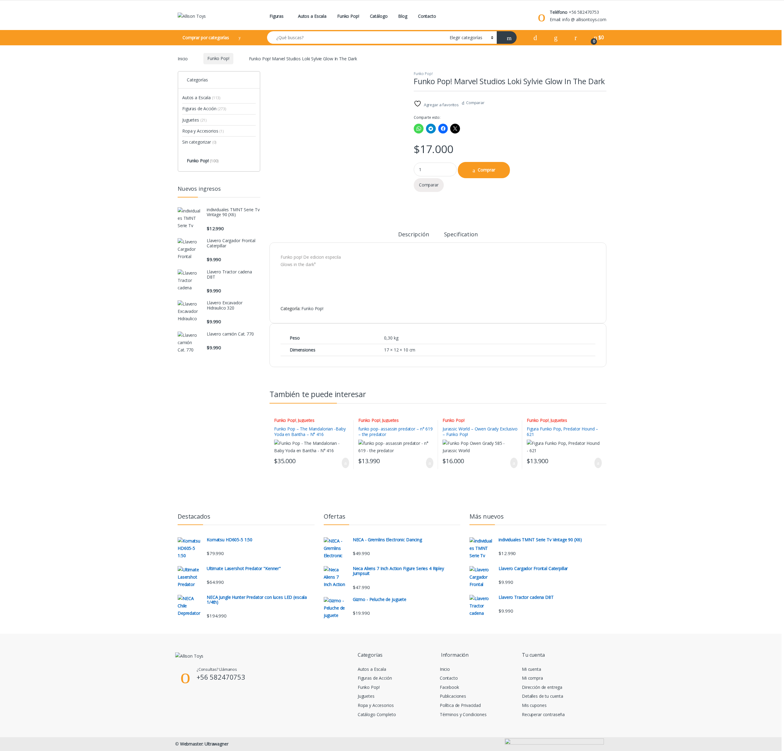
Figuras (277, 16)
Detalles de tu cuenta (542, 696)
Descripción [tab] (413, 234)
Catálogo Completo (377, 714)
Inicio (183, 58)
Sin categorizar (199, 142)
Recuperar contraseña (543, 714)
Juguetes (306, 420)
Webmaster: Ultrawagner (204, 744)
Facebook (449, 687)
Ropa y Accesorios (203, 131)
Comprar (486, 170)
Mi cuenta (531, 669)
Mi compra (532, 678)
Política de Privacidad (460, 705)
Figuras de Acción (204, 108)
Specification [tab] (461, 234)
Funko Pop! (348, 16)
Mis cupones (534, 705)
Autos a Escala (312, 16)
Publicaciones (453, 696)
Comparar (475, 102)
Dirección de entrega (542, 687)
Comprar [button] (340, 463)
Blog (402, 16)
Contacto (427, 16)
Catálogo (379, 16)
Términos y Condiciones (463, 714)
